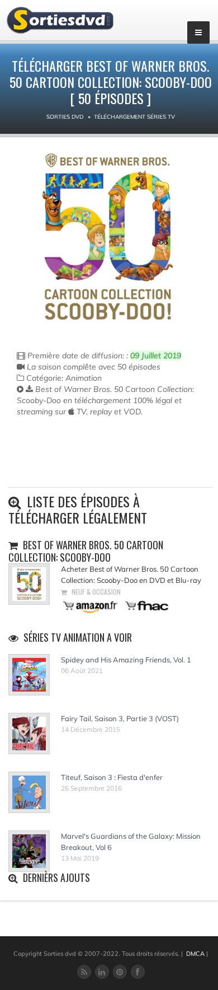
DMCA (195, 954)
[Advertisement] (82, 462)
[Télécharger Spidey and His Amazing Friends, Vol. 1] (29, 675)
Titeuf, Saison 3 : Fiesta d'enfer (112, 777)
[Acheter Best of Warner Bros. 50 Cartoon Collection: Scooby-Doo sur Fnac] (145, 605)
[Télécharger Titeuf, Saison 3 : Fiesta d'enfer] (29, 792)
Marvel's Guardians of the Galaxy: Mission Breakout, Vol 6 (131, 842)
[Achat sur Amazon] (91, 605)
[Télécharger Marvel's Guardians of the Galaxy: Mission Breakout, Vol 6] (29, 851)
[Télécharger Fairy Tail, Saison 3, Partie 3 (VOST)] (29, 733)
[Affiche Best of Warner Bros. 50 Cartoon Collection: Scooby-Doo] (108, 236)
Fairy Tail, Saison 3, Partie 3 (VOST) (120, 718)
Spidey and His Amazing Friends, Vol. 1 (126, 659)
